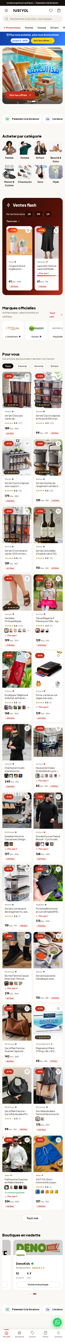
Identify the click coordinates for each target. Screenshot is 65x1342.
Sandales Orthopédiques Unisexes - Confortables (13, 623)
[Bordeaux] (24, 707)
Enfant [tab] (55, 365)
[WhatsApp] (57, 1322)
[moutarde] (56, 1191)
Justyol (8, 614)
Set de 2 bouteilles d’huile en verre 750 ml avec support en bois (48, 553)
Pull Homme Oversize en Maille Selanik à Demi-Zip (16, 1182)
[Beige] (11, 844)
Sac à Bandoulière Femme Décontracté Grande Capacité (47, 1114)
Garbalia (40, 904)
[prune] (6, 707)
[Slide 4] (36, 101)
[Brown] (11, 983)
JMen (7, 1175)
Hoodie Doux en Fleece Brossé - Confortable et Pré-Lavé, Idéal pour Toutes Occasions (48, 841)
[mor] (55, 775)
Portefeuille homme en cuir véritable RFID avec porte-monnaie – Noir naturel (48, 913)
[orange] (16, 775)
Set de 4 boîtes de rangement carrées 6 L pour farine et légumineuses (48, 488)
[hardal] (11, 1187)
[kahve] (50, 775)
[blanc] (15, 630)
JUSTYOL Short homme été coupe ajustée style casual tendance (46, 1184)
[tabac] (24, 630)
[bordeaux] (38, 844)
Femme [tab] (22, 365)
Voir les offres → (43, 40)
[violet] (42, 630)
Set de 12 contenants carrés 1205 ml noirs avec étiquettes (16, 553)
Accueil (6, 1337)
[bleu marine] (11, 630)
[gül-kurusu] (46, 775)
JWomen (41, 262)
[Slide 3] (32, 101)
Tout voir (11, 221)
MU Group (9, 832)
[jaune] (52, 1191)
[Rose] (38, 630)
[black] (38, 1119)
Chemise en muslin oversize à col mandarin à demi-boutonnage (14, 772)
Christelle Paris (43, 1044)
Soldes (32, 1337)
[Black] (6, 844)
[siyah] (20, 1187)
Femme (29, 27)
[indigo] (16, 1187)
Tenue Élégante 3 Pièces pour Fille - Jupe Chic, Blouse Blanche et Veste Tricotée (48, 623)
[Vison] (6, 630)
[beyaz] (42, 775)
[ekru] (6, 1187)
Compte (58, 1337)
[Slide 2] (30, 101)
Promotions (13, 27)
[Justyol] (20, 10)
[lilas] (10, 707)
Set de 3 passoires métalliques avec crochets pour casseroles (45, 980)
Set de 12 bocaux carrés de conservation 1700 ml (16, 418)
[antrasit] (37, 775)
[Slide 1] (28, 101)
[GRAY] (16, 983)
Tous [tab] (8, 365)
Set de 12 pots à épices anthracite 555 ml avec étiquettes (48, 418)
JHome (8, 411)
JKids (11, 262)
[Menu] (6, 10)
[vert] (42, 1191)
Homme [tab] (38, 365)
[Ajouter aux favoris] (28, 230)
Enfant (54, 27)
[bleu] (20, 775)
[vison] (15, 707)
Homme (42, 27)
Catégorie (19, 1337)
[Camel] (20, 983)
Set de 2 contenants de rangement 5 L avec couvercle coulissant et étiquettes (17, 913)
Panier (45, 1337)
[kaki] (52, 844)
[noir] (20, 630)
